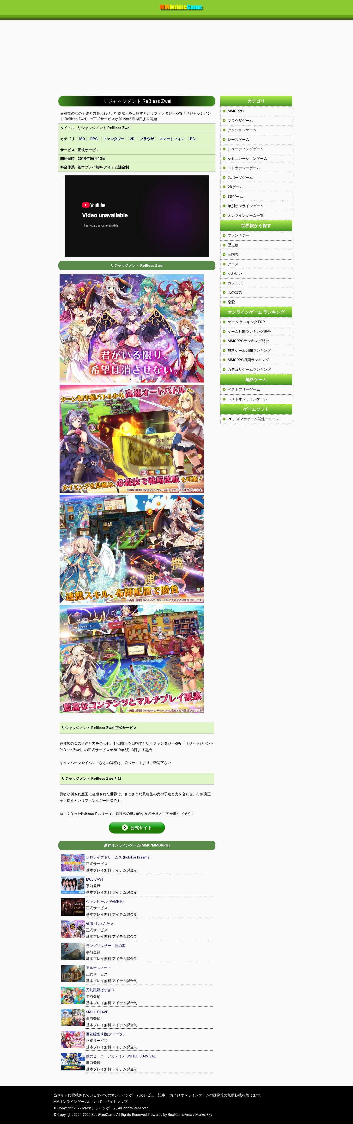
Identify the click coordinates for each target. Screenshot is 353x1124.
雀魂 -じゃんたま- (100, 923)
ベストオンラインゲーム (247, 399)
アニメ (233, 264)
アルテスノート (98, 968)
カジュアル (237, 283)
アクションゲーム (242, 130)
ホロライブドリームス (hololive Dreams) (118, 857)
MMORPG (236, 111)
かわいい (235, 273)
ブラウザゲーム (240, 120)
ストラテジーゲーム (244, 168)
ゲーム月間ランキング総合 (249, 331)
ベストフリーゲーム (244, 389)
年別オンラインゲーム (246, 206)
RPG (94, 139)
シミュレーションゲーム (247, 158)
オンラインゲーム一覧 (246, 215)
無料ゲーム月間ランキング (249, 350)
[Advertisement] (176, 55)
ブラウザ (147, 139)
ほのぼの (235, 292)
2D (132, 139)
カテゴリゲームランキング (249, 369)
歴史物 (233, 245)
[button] (137, 828)
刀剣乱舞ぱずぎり (100, 990)
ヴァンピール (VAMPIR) (105, 901)
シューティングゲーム (246, 149)
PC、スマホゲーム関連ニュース (253, 419)
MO (82, 139)
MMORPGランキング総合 (248, 341)
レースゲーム (238, 139)
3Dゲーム (235, 196)
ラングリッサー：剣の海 (106, 946)
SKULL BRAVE (97, 1012)
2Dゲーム (235, 187)
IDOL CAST (95, 879)
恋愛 (231, 302)
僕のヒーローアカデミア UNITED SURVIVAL (121, 1056)
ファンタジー (114, 139)
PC (192, 139)
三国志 (233, 254)
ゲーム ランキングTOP (246, 322)
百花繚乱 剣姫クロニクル (106, 1034)
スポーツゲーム (240, 177)
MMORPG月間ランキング (248, 360)
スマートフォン (172, 139)
